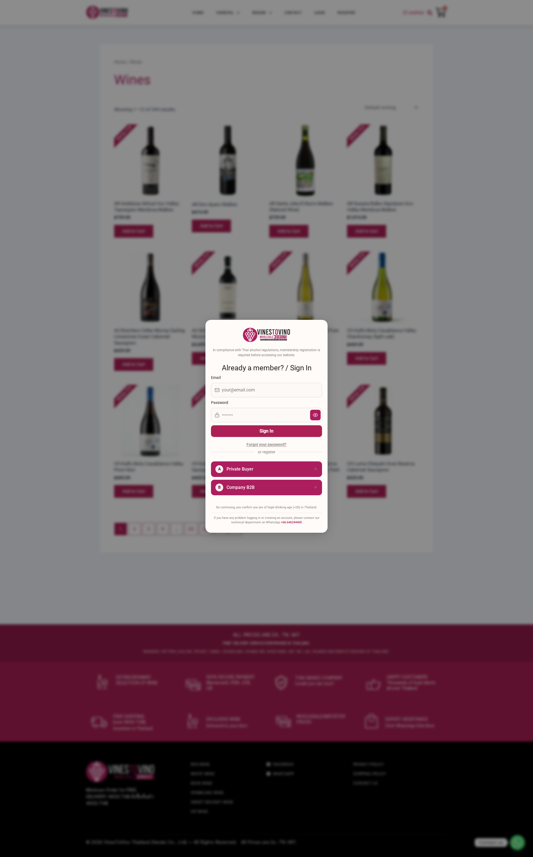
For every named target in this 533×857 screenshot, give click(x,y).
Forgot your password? (266, 445)
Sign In (266, 431)
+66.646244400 (291, 522)
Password (219, 402)
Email (216, 377)
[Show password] (315, 415)
